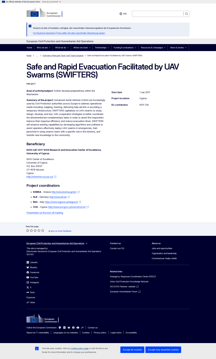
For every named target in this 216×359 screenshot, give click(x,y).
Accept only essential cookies (163, 349)
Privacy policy (100, 332)
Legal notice (116, 332)
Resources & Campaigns (152, 47)
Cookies (86, 332)
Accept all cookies (132, 349)
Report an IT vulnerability (37, 332)
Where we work (81, 47)
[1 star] (28, 230)
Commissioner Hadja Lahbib (164, 258)
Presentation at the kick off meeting (44, 212)
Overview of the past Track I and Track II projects (63, 55)
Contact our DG (117, 248)
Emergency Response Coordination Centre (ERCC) (133, 276)
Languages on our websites (65, 332)
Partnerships (100, 47)
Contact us (93, 327)
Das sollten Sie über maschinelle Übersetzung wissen (81, 33)
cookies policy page (79, 348)
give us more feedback (61, 231)
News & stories (177, 47)
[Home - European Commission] (46, 13)
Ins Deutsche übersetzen (44, 33)
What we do (60, 47)
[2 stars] (29, 230)
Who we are (42, 47)
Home (29, 47)
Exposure (30, 297)
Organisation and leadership (164, 253)
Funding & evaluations (124, 47)
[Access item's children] (50, 47)
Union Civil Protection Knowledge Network (129, 281)
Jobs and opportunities (162, 248)
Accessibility (131, 332)
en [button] (124, 13)
